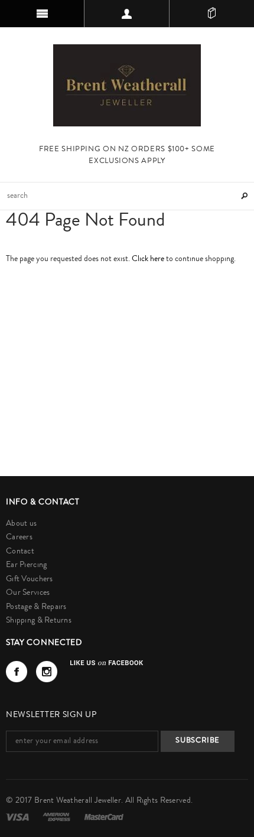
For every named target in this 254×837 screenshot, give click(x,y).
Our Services (28, 593)
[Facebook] (16, 671)
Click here (149, 259)
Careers (19, 537)
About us (21, 524)
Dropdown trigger (126, 13)
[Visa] (18, 817)
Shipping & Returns (38, 621)
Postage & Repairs (36, 607)
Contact (20, 552)
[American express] (57, 817)
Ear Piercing (26, 565)
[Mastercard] (103, 817)
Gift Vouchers (29, 579)
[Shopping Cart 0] (212, 13)
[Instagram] (46, 671)
